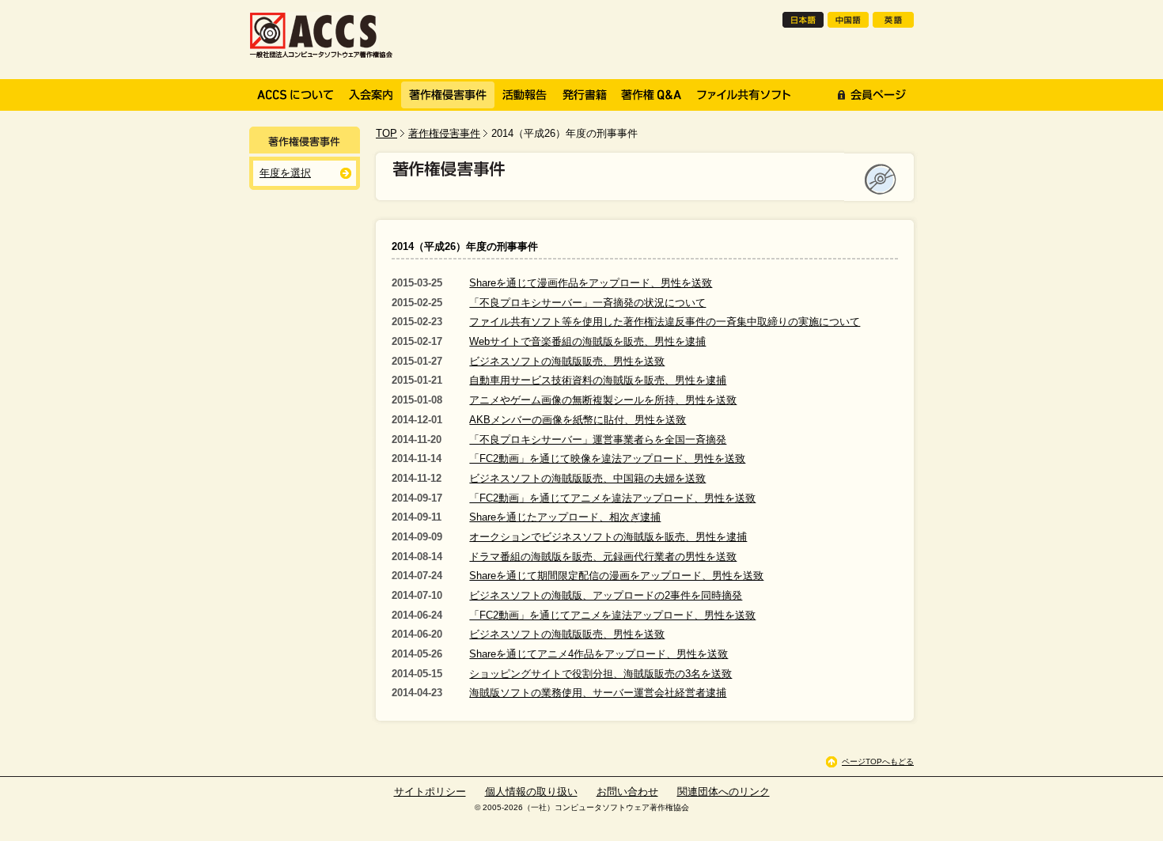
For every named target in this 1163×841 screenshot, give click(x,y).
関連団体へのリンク (723, 791)
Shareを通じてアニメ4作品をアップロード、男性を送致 (598, 654)
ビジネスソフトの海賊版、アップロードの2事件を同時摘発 (605, 595)
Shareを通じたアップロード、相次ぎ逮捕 (565, 517)
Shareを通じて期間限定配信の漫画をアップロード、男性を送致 (616, 576)
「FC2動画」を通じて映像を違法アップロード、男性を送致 (607, 458)
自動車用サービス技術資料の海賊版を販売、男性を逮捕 (597, 380)
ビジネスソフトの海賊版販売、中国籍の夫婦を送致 (587, 478)
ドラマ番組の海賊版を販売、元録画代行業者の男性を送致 (603, 557)
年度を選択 (285, 173)
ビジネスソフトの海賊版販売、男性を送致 (567, 361)
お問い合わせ (627, 791)
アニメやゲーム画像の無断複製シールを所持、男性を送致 (603, 400)
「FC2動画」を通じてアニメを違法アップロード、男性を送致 (612, 498)
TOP (386, 133)
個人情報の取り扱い (531, 791)
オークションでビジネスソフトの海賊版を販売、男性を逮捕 (608, 537)
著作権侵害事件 (444, 133)
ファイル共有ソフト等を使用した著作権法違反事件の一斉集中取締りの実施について (664, 322)
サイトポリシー (430, 791)
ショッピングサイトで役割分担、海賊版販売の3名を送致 (600, 674)
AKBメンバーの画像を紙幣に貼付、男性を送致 (577, 420)
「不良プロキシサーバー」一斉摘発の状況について (587, 303)
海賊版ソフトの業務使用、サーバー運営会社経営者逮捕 (597, 693)
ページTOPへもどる (878, 761)
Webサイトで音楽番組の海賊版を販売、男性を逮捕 (587, 341)
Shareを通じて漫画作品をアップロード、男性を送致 (590, 283)
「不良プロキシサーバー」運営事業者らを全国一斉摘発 (597, 439)
